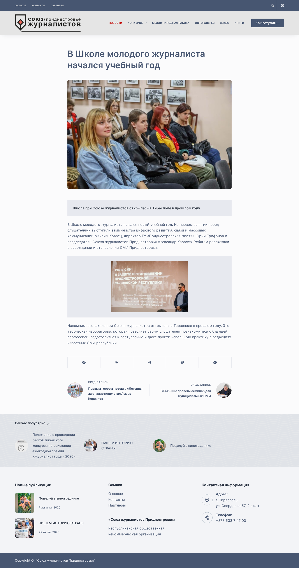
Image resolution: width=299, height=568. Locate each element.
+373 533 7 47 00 (231, 520)
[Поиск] (272, 5)
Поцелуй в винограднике (59, 498)
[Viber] (182, 362)
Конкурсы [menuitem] (135, 23)
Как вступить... (268, 23)
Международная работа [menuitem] (170, 23)
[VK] (116, 362)
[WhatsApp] (215, 362)
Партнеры (117, 505)
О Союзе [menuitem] (20, 5)
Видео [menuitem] (224, 23)
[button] (149, 286)
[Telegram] (149, 362)
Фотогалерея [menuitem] (205, 23)
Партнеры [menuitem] (57, 5)
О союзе (115, 493)
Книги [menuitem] (239, 23)
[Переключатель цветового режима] (282, 5)
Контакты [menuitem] (38, 5)
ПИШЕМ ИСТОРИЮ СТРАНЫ (61, 523)
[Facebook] (84, 362)
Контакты (116, 499)
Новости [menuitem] (115, 23)
